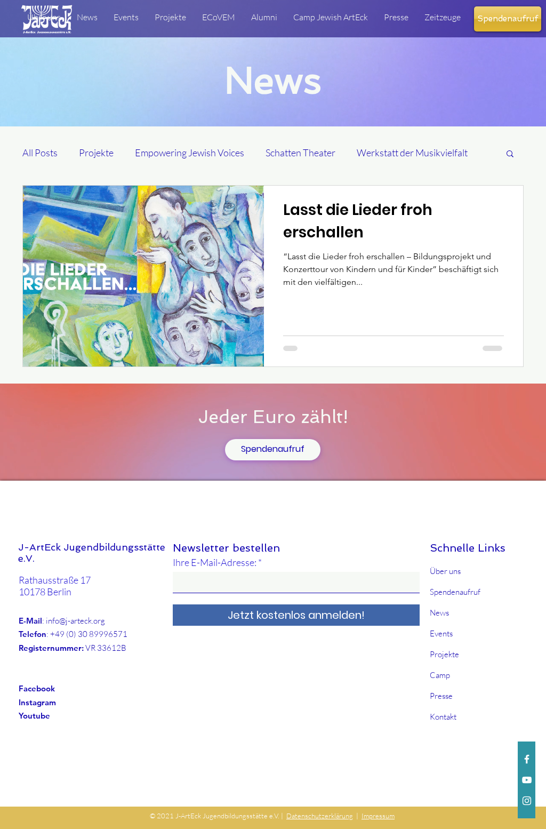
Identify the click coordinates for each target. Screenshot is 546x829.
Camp (440, 675)
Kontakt (443, 717)
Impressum (378, 815)
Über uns (445, 571)
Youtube (34, 716)
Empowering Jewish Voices (189, 152)
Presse (441, 696)
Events (441, 633)
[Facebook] (527, 759)
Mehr (368, 152)
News (439, 613)
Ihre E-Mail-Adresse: (214, 562)
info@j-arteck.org (75, 621)
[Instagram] (527, 801)
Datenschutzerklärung (319, 815)
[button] (510, 154)
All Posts (40, 152)
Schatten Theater (300, 152)
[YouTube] (527, 780)
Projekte (96, 152)
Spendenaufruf (455, 592)
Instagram (37, 702)
